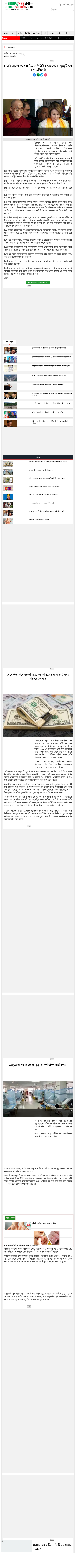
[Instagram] (72, 6)
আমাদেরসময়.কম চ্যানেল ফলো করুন (38, 282)
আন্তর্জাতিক (36, 33)
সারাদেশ (67, 33)
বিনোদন (51, 33)
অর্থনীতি (58, 33)
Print (51, 60)
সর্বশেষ (12, 33)
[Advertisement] (52, 16)
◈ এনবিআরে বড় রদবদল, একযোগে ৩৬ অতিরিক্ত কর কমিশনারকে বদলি (51, 38)
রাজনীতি (27, 33)
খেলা (44, 33)
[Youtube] (64, 6)
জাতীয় (20, 33)
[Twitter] (68, 6)
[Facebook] (60, 6)
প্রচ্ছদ (6, 33)
